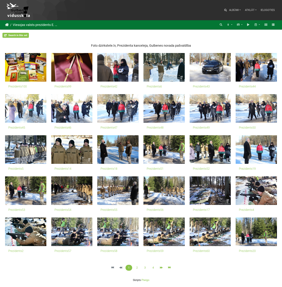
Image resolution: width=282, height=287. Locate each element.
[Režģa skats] (266, 25)
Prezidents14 (63, 168)
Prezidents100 (17, 86)
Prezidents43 (201, 86)
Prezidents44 (247, 86)
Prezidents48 (155, 127)
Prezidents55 (109, 209)
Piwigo (145, 280)
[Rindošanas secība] (229, 25)
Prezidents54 (63, 209)
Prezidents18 (109, 168)
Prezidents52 (201, 168)
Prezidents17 (201, 209)
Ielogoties (268, 10)
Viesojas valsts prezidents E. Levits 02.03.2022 (35, 25)
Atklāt (250, 10)
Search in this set (17, 35)
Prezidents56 (155, 209)
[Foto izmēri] (240, 25)
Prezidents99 (63, 86)
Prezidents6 (154, 86)
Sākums (7, 24)
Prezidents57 (63, 251)
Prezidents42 (109, 86)
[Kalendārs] (257, 25)
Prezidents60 (201, 251)
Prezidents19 (247, 168)
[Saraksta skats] (273, 25)
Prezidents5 (16, 168)
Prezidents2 (16, 251)
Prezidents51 (155, 168)
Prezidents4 (246, 209)
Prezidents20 (247, 251)
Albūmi (234, 10)
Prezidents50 (247, 127)
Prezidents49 (201, 127)
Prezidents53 (16, 209)
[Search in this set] (221, 25)
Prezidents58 (109, 251)
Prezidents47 (109, 127)
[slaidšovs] (248, 25)
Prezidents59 (155, 251)
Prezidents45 (16, 127)
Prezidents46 (63, 127)
